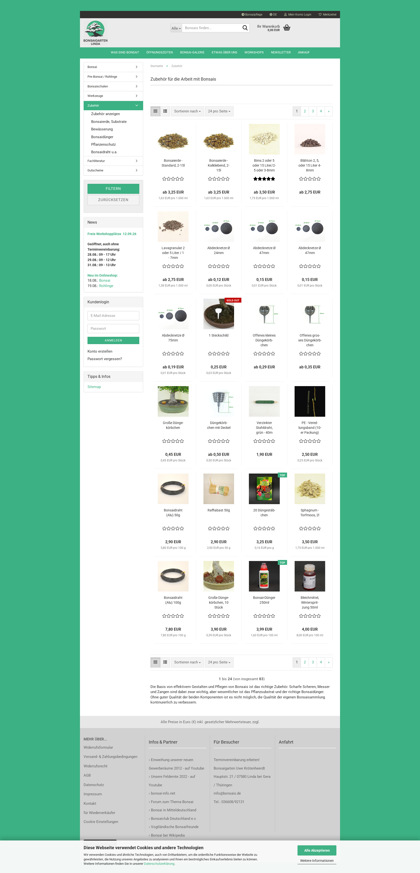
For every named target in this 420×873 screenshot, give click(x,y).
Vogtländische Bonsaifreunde (175, 827)
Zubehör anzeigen (105, 114)
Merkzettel (329, 14)
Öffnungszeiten (159, 52)
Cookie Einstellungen (101, 822)
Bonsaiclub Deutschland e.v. (173, 818)
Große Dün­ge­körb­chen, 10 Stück (218, 602)
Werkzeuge (95, 96)
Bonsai (92, 67)
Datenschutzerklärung (159, 863)
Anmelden (113, 340)
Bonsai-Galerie (192, 52)
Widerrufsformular (98, 747)
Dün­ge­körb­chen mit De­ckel (218, 425)
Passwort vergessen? (105, 359)
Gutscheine (95, 170)
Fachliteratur (96, 161)
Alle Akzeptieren (317, 850)
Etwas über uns (224, 52)
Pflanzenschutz (103, 144)
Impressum (93, 794)
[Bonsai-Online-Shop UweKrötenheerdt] (123, 32)
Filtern (113, 188)
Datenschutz (94, 785)
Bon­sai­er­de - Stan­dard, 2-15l (173, 163)
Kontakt (90, 803)
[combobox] (187, 111)
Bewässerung (102, 129)
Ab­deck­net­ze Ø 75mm (173, 337)
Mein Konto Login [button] (299, 14)
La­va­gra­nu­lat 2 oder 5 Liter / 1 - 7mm (173, 253)
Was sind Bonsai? (125, 52)
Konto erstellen (100, 351)
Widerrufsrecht (95, 766)
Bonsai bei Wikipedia (168, 835)
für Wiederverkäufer (99, 813)
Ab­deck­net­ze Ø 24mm (218, 250)
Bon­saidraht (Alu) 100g (173, 600)
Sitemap (94, 387)
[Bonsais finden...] (245, 28)
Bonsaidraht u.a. (104, 152)
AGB (87, 775)
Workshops (254, 52)
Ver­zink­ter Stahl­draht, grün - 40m (264, 427)
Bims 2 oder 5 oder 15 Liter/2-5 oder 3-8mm (264, 165)
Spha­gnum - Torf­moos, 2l (309, 512)
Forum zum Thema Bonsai (172, 802)
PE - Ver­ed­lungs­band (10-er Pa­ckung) (309, 427)
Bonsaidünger (102, 137)
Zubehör (93, 105)
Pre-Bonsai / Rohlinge (102, 76)
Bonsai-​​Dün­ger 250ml (264, 600)
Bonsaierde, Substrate (109, 121)
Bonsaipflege (253, 14)
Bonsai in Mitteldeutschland (173, 810)
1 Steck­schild (218, 335)
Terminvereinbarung (230, 760)
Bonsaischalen (98, 86)
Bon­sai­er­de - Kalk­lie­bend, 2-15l (218, 165)
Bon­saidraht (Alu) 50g (173, 512)
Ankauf (304, 52)
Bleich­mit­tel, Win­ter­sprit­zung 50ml (310, 602)
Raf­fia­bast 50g (219, 510)
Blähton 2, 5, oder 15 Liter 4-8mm (309, 165)
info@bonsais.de (227, 793)
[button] (273, 14)
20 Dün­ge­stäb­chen (264, 512)
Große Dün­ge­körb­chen (173, 425)
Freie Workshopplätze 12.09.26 (112, 234)
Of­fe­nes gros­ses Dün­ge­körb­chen (310, 340)
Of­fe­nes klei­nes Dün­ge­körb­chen (264, 340)
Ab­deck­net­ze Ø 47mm (264, 250)
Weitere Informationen (317, 861)
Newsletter (281, 52)
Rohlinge (106, 286)
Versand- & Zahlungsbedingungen (110, 756)
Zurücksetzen (113, 200)
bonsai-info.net (162, 793)
